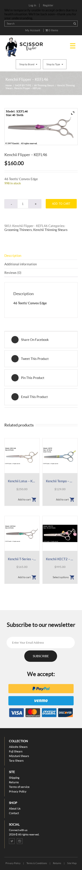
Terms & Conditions (36, 863)
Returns (14, 782)
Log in (32, 5)
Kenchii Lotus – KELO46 (22, 481)
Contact (14, 813)
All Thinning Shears (44, 85)
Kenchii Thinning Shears (50, 230)
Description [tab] (12, 255)
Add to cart (61, 204)
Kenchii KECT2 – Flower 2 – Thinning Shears (60, 559)
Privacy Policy (17, 791)
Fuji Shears (16, 751)
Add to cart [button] (24, 499)
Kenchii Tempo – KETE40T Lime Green (60, 481)
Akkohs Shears (18, 746)
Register (48, 5)
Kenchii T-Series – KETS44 (22, 559)
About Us (15, 808)
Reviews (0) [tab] (12, 273)
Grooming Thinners (18, 230)
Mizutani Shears (19, 756)
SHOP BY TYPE (23, 85)
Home (8, 85)
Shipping (14, 777)
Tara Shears (16, 760)
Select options (61, 577)
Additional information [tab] (20, 264)
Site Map (72, 863)
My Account (32, 30)
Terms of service (19, 787)
